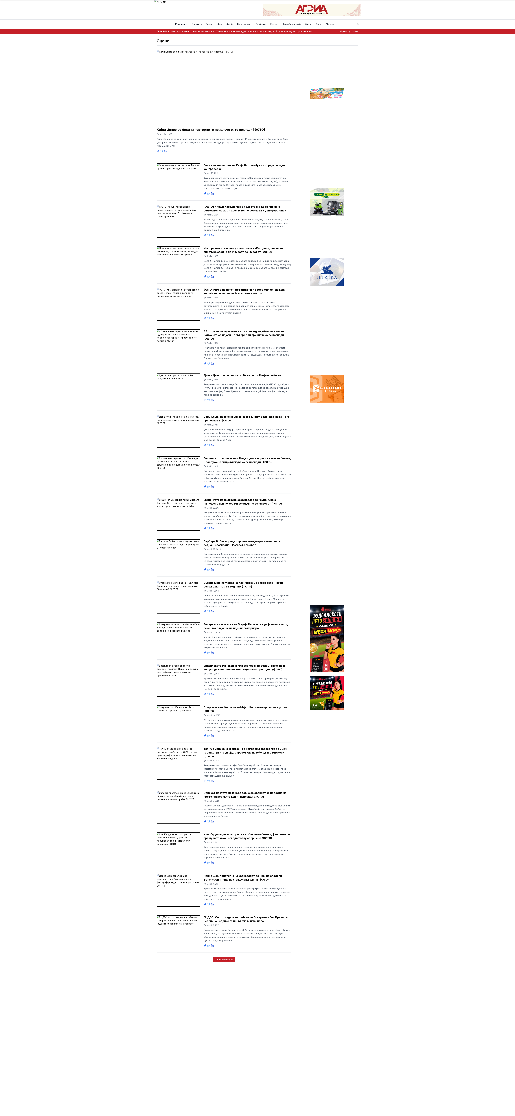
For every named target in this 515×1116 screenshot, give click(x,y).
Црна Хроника (244, 24)
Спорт (319, 24)
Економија (197, 24)
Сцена (308, 24)
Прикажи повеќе (224, 959)
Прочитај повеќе (349, 31)
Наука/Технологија (291, 24)
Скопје (229, 24)
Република (260, 24)
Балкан (209, 24)
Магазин (330, 24)
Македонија (181, 24)
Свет (219, 24)
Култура (274, 24)
